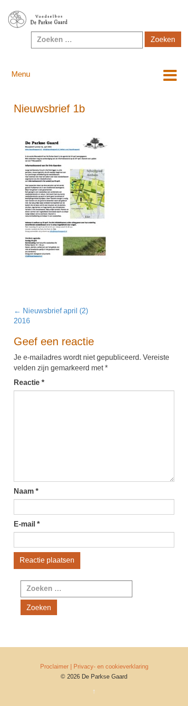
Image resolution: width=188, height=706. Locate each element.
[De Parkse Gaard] (94, 20)
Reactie (29, 382)
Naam (26, 491)
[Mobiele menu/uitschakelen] (170, 75)
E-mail (27, 524)
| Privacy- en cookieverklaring (109, 666)
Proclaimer (54, 666)
